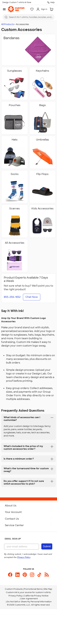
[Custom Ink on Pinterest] (25, 575)
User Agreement (29, 598)
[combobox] (28, 17)
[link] (16, 9)
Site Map (48, 589)
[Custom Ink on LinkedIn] (17, 575)
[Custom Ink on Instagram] (32, 575)
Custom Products (13, 589)
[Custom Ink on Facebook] (10, 575)
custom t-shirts (43, 592)
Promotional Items (33, 589)
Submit (47, 546)
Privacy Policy (15, 595)
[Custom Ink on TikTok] (39, 575)
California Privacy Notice (36, 595)
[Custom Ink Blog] (47, 575)
